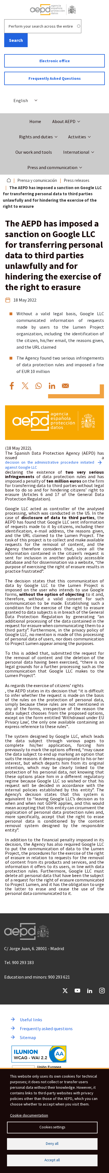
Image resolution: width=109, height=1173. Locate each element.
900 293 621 (59, 977)
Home (35, 121)
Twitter (65, 990)
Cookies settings (52, 1127)
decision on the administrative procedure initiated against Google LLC (49, 465)
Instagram (102, 990)
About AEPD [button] (63, 121)
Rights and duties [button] (36, 136)
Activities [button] (77, 136)
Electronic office (54, 60)
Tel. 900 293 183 (19, 962)
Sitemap (28, 1037)
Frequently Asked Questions (55, 78)
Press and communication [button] (52, 167)
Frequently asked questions (46, 1028)
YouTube (77, 990)
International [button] (76, 152)
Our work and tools (33, 152)
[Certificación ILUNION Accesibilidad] (39, 1054)
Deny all (52, 1143)
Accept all (52, 1160)
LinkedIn (90, 990)
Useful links (31, 1019)
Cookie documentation (29, 1115)
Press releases (76, 180)
